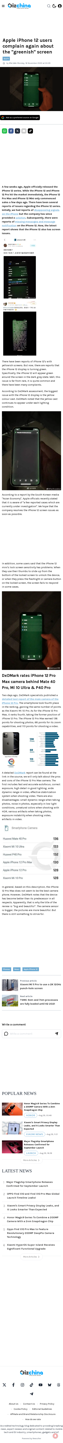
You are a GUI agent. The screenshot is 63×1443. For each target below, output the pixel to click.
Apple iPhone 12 (31, 969)
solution (21, 217)
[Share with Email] (23, 131)
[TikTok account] (31, 1385)
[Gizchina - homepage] (19, 6)
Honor (30, 1115)
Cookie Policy (20, 1409)
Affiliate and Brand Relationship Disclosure (32, 1414)
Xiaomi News (34, 1134)
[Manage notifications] (55, 1435)
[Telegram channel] (31, 1394)
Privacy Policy (47, 1403)
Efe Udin (13, 63)
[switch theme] (54, 6)
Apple (6, 58)
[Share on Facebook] (11, 131)
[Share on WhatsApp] (4, 131)
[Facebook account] (13, 1385)
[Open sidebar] (3, 6)
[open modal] (60, 6)
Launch (31, 1153)
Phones (6, 969)
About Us (13, 1403)
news (16, 969)
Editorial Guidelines (42, 1409)
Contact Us (29, 1403)
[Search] (49, 6)
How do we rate (33, 1419)
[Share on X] (17, 131)
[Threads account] (59, 1385)
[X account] (4, 1385)
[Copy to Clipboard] (30, 131)
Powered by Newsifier (31, 1438)
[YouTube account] (40, 1385)
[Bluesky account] (50, 1385)
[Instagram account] (22, 1385)
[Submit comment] (56, 1034)
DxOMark (19, 772)
